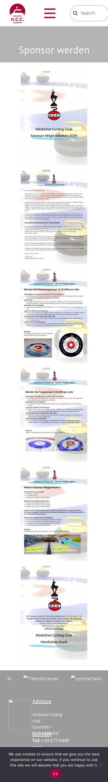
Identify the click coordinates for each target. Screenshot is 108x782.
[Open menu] (50, 13)
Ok (55, 773)
